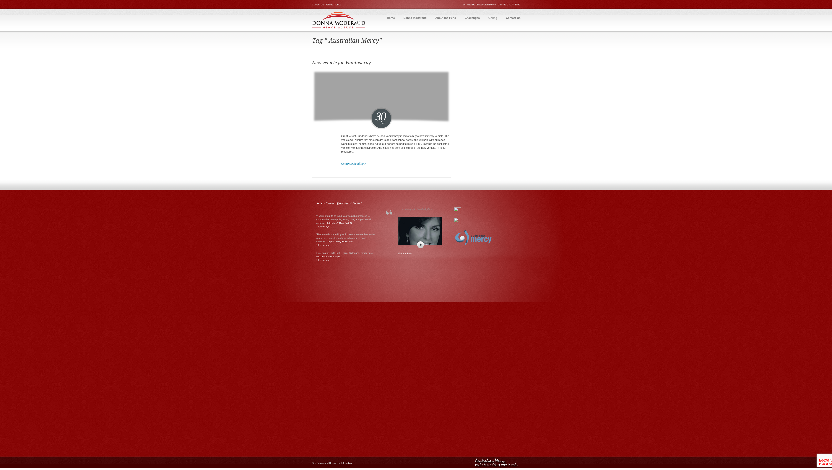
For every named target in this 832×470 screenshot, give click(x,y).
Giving (329, 4)
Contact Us (318, 4)
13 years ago (323, 226)
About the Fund (445, 18)
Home (391, 18)
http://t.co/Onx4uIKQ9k (328, 256)
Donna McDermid (415, 18)
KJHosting (346, 463)
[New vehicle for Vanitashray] (342, 62)
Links (338, 4)
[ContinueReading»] (353, 163)
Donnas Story (405, 253)
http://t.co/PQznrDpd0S (339, 223)
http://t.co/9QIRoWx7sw (340, 241)
